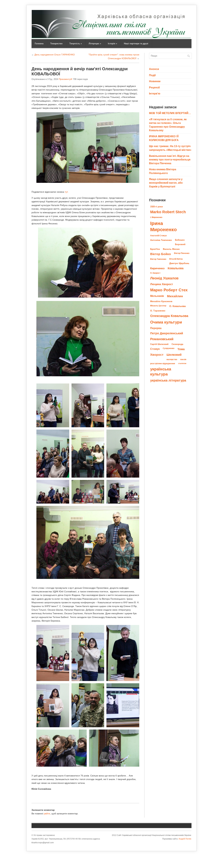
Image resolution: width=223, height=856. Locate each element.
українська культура (160, 371)
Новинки (154, 81)
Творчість (75, 43)
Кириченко (157, 268)
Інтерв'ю (154, 93)
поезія (183, 359)
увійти (47, 813)
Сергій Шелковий (159, 344)
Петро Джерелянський (166, 333)
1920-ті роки (156, 206)
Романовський (161, 339)
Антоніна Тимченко (161, 240)
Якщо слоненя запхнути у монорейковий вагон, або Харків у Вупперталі (166, 183)
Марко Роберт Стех (169, 290)
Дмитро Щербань (179, 263)
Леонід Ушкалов (164, 278)
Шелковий (174, 354)
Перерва (155, 328)
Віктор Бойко (160, 254)
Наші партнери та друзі (136, 43)
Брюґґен (155, 249)
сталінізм (182, 363)
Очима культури (166, 322)
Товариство (56, 43)
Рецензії (154, 87)
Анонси (154, 69)
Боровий (180, 244)
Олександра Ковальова (169, 316)
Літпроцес (95, 43)
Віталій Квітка (176, 259)
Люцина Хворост (161, 284)
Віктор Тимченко (158, 259)
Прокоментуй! (65, 79)
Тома (181, 349)
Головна (39, 43)
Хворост (156, 354)
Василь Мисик (171, 249)
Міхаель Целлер (158, 306)
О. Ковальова (177, 306)
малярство (172, 359)
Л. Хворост (155, 273)
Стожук (155, 348)
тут (66, 192)
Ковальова (175, 268)
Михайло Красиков (161, 301)
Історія (112, 43)
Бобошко (180, 240)
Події (152, 75)
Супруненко (168, 348)
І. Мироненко (156, 217)
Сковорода (177, 344)
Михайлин (175, 296)
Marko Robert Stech (168, 212)
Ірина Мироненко (163, 226)
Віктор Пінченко (181, 253)
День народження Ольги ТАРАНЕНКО (54, 54)
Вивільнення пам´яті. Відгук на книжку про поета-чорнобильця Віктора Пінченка (169, 160)
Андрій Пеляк (185, 839)
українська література (168, 380)
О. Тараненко (157, 310)
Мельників (157, 295)
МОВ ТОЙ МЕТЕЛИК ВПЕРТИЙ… (170, 113)
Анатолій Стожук (158, 236)
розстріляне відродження (162, 364)
